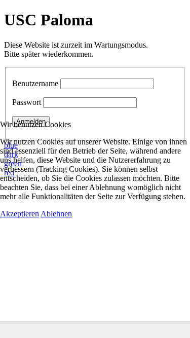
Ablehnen (56, 213)
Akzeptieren (19, 213)
